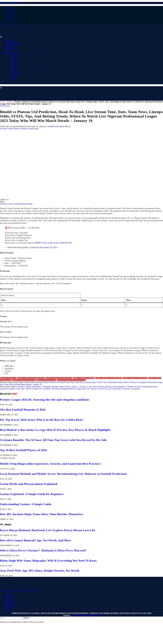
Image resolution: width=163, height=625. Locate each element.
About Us (8, 7)
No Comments (50, 126)
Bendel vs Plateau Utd (8, 378)
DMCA (8, 11)
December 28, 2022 (48, 247)
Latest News (11, 42)
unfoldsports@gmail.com (85, 615)
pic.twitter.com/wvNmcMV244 (57, 243)
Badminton (14, 68)
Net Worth (13, 75)
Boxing (12, 62)
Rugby (12, 79)
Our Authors (9, 20)
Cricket (9, 47)
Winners (13, 77)
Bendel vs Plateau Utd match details (108, 378)
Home (8, 40)
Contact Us (9, 18)
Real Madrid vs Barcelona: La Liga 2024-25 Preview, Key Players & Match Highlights (55, 429)
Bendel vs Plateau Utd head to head (58, 378)
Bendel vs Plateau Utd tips (46, 380)
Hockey (13, 70)
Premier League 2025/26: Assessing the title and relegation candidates (44, 399)
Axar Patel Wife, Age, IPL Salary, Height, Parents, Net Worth (39, 570)
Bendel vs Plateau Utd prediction (135, 378)
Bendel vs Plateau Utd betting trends (31, 378)
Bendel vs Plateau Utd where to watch (71, 380)
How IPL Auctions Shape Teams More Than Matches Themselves (41, 514)
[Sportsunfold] (62, 36)
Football (10, 49)
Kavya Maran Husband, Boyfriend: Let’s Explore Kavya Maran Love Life (47, 530)
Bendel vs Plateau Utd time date (24, 380)
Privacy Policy (10, 9)
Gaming (13, 55)
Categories (11, 45)
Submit (26, 618)
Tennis (12, 66)
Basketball (13, 57)
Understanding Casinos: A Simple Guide (25, 504)
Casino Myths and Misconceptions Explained (28, 483)
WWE (12, 64)
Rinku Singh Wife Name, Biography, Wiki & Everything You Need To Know (48, 560)
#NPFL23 (39, 243)
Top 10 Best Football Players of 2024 (23, 450)
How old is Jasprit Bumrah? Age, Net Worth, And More (35, 540)
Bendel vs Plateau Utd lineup (84, 378)
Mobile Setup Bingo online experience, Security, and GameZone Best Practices (50, 463)
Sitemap (8, 609)
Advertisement (10, 13)
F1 (11, 81)
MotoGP (13, 60)
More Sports (12, 53)
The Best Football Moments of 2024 (22, 409)
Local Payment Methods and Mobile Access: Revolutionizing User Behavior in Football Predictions (63, 473)
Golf (11, 83)
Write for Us (9, 16)
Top (7, 51)
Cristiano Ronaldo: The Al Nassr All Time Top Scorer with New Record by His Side (53, 440)
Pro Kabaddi (14, 72)
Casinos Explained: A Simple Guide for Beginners (32, 494)
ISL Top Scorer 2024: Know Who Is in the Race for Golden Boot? (41, 419)
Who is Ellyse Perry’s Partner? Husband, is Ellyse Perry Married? (43, 550)
